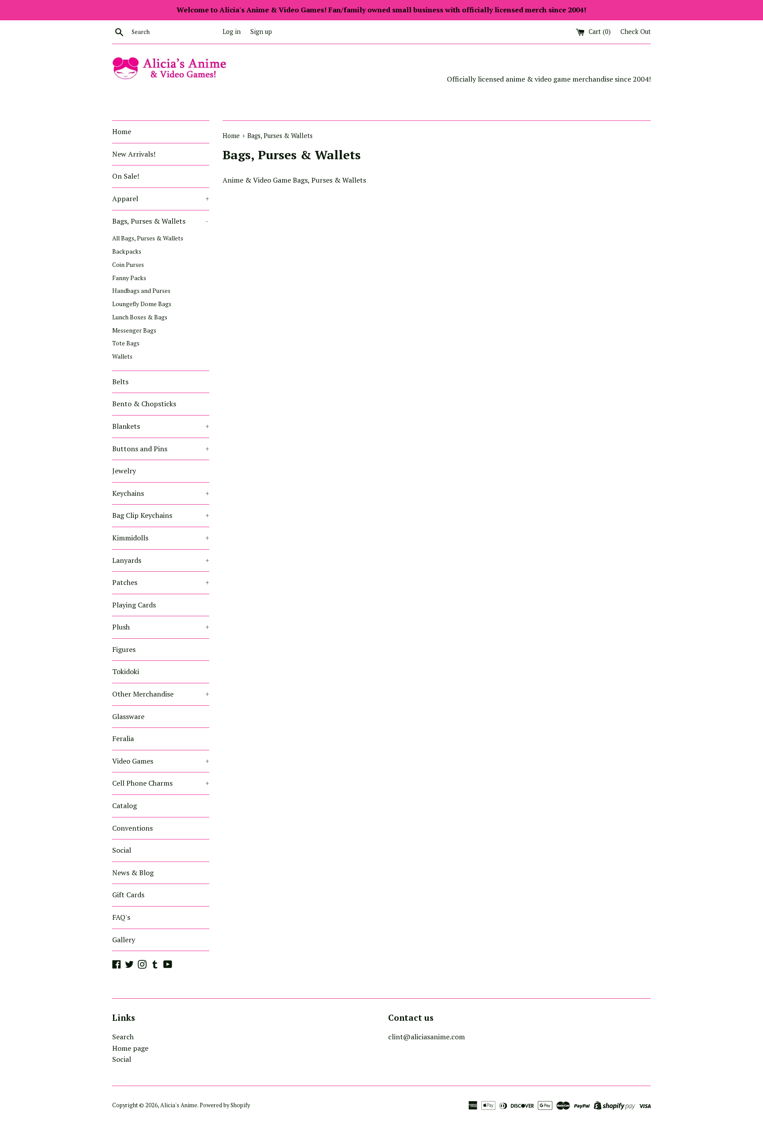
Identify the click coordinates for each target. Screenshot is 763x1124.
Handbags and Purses (141, 291)
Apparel (160, 198)
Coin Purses (128, 265)
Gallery (123, 939)
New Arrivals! (133, 154)
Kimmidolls (160, 538)
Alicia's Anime (178, 1105)
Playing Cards (134, 605)
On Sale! (125, 176)
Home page (130, 1048)
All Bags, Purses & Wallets (147, 238)
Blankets (160, 426)
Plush (160, 627)
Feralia (123, 738)
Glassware (128, 716)
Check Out (635, 31)
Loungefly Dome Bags (141, 304)
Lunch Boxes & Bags (139, 317)
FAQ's (121, 917)
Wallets (122, 356)
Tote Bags (126, 343)
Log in (232, 31)
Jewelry (124, 471)
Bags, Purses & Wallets (160, 221)
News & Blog (133, 872)
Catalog (124, 805)
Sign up (261, 31)
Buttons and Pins (160, 448)
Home (121, 131)
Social (121, 850)
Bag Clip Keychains (160, 515)
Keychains (160, 493)
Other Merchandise (160, 694)
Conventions (132, 828)
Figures (124, 649)
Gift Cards (128, 894)
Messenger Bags (134, 330)
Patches (160, 582)
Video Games (160, 761)
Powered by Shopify (225, 1105)
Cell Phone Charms (160, 783)
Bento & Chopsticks (144, 403)
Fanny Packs (129, 278)
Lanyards (160, 560)
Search (123, 1037)
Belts (120, 381)
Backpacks (126, 251)
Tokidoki (125, 671)
